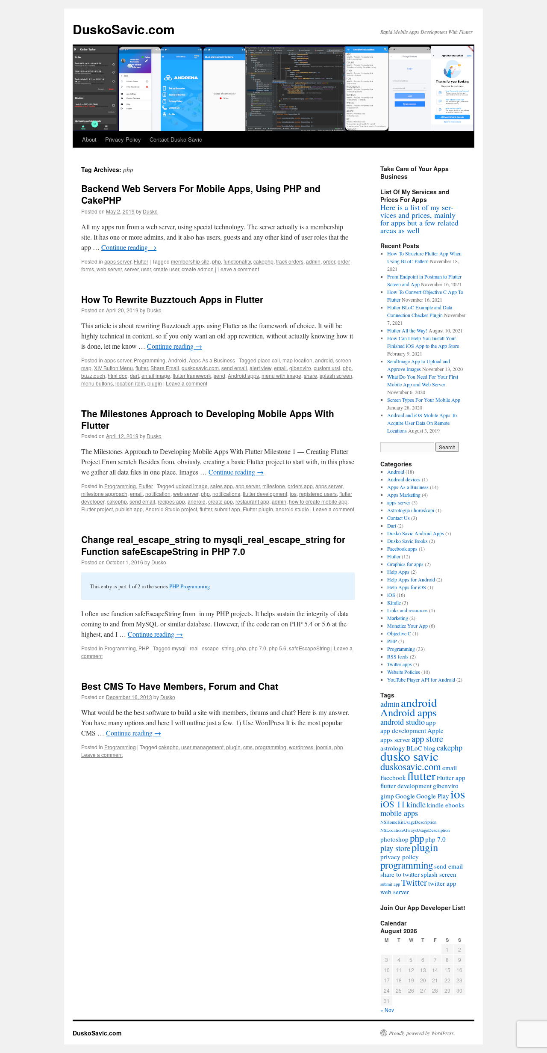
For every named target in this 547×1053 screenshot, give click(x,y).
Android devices (404, 479)
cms (248, 746)
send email (234, 367)
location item (130, 383)
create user (166, 269)
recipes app (171, 501)
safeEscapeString (309, 648)
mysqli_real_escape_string (203, 648)
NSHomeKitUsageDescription (408, 822)
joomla (324, 746)
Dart (391, 525)
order (329, 261)
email (280, 367)
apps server (117, 261)
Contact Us (398, 517)
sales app (221, 485)
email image (155, 375)
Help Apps (398, 571)
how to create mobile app (318, 501)
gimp (387, 796)
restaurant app (252, 501)
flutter (141, 367)
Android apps (243, 375)
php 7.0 (257, 648)
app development (403, 730)
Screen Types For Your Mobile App (423, 399)
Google (405, 796)
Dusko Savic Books (407, 540)
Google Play (432, 796)
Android (177, 360)
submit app (227, 509)
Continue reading (128, 247)
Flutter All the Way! (407, 330)
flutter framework (192, 375)
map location (297, 360)
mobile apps (399, 813)
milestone (273, 485)
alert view (260, 367)
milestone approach (104, 493)
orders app (300, 485)
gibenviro (300, 367)
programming (270, 746)
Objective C (399, 633)
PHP (143, 648)
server (131, 269)
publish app (129, 509)
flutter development (265, 493)
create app (220, 501)
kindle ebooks (446, 805)
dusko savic (409, 755)
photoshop (394, 839)
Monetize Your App (407, 625)
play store (395, 848)
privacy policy (399, 856)
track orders (289, 261)
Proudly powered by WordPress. (422, 1032)
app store (427, 739)
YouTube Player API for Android (421, 679)
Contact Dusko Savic (176, 139)
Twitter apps (399, 664)
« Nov (387, 1009)
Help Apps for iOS (406, 587)
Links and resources (407, 610)
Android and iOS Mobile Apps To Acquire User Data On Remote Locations (422, 423)
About (89, 139)
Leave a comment (238, 269)
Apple (435, 730)
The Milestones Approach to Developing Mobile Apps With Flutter (207, 419)
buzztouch (93, 375)
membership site (190, 261)
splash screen (336, 375)
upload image (192, 485)
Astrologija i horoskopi (410, 510)
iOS (391, 594)
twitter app (442, 883)
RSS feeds (398, 656)
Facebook (393, 777)
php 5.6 (277, 648)
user (146, 269)
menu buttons (97, 383)
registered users (318, 493)
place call (269, 360)
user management (202, 746)
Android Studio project (171, 509)
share (310, 375)
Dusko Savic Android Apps (415, 533)
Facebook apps (402, 548)
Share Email (164, 367)
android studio (292, 509)
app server (247, 485)
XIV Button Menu (113, 367)
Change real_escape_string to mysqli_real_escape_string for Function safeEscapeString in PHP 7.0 (213, 545)
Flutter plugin (258, 509)
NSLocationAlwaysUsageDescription (415, 830)
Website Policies (403, 671)
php (216, 261)
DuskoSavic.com (124, 29)
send (219, 375)
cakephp (263, 261)
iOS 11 (392, 804)
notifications (226, 493)
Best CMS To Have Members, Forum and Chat (179, 685)
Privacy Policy (123, 139)
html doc (117, 375)
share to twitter (400, 874)
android (324, 360)
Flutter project (97, 509)
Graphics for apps (405, 564)
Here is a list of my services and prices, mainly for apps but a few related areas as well (419, 218)
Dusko (150, 211)
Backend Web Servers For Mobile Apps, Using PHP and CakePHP (201, 194)
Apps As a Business (212, 360)
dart (134, 375)
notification (158, 493)
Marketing (397, 617)
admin (313, 261)
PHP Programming (189, 586)
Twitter (414, 882)
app (431, 722)
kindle (416, 804)
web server (109, 269)
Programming (149, 360)
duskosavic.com (200, 367)
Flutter (141, 261)
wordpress (301, 746)
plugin (154, 383)
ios (293, 493)
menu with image (281, 375)
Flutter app (451, 777)
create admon (198, 269)
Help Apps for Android (411, 579)
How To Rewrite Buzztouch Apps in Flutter (172, 299)
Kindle (394, 602)
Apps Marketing (404, 494)
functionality (237, 261)
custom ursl (327, 367)
